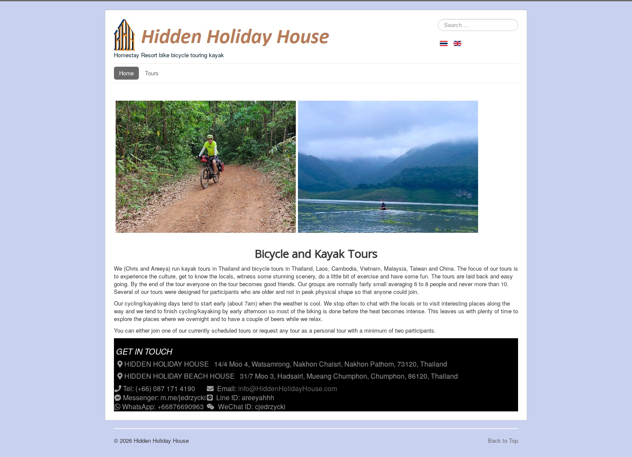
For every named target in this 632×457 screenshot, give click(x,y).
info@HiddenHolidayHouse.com (287, 388)
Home (126, 73)
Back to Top (503, 440)
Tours (152, 73)
